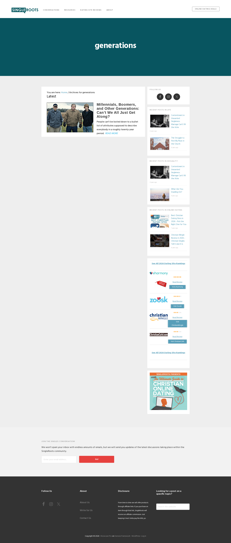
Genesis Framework (122, 536)
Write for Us (86, 510)
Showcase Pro (106, 536)
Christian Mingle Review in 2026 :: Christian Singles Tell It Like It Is (178, 239)
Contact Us (85, 518)
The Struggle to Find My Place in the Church (177, 141)
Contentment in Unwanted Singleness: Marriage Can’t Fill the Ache (178, 121)
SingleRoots (24, 10)
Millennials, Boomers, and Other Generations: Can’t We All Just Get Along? (118, 111)
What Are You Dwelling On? (177, 191)
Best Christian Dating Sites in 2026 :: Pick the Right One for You (178, 220)
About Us (85, 503)
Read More (111, 133)
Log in (143, 536)
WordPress (136, 536)
